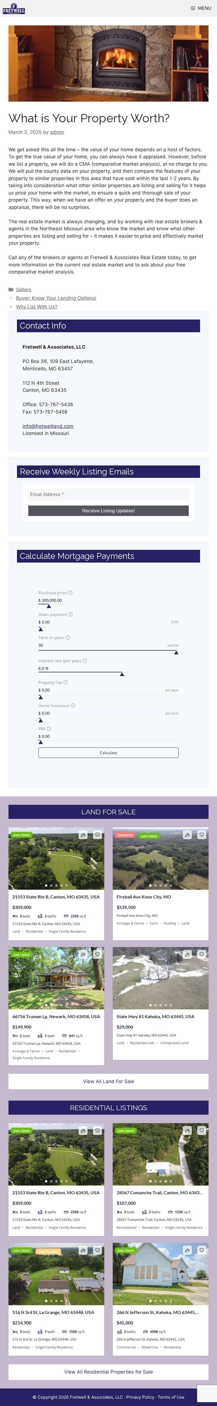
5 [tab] (67, 885)
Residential (34, 931)
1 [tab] (46, 885)
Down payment (52, 614)
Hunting (170, 923)
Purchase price (52, 592)
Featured (125, 834)
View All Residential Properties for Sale (108, 1372)
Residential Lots (142, 1042)
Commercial (126, 1347)
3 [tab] (56, 885)
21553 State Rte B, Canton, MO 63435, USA (55, 896)
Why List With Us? (36, 307)
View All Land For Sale (108, 1081)
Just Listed (22, 834)
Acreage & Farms (130, 923)
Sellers (23, 289)
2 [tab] (51, 885)
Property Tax (50, 682)
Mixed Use (150, 1347)
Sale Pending (48, 1251)
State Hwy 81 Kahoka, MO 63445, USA (155, 1016)
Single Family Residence (67, 931)
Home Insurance (54, 705)
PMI (41, 728)
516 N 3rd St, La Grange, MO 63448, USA (53, 1312)
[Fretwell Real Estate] (14, 8)
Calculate (108, 752)
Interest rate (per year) (59, 660)
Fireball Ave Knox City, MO (144, 896)
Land (16, 931)
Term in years (51, 637)
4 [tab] (61, 885)
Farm (154, 923)
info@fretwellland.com (48, 426)
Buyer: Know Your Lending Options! (56, 298)
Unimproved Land (174, 1042)
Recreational (126, 1227)
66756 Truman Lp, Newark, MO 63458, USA (56, 1016)
